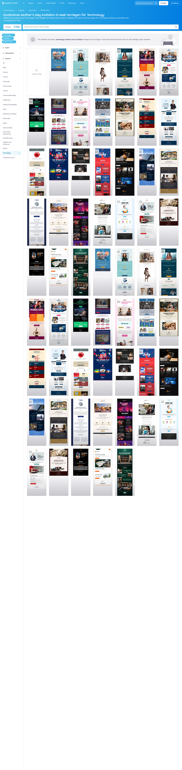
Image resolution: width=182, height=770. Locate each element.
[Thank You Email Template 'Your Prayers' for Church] (169, 222)
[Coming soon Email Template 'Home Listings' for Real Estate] (58, 272)
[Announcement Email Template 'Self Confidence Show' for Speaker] (36, 272)
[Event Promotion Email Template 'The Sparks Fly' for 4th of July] (58, 172)
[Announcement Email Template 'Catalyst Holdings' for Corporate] (124, 72)
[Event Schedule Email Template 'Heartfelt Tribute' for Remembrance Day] (36, 172)
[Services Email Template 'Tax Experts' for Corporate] (147, 222)
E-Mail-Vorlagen (8, 10)
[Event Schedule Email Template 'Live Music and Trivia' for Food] (147, 122)
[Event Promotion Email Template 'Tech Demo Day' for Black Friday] (36, 122)
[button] (20, 48)
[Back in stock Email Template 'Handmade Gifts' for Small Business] (124, 122)
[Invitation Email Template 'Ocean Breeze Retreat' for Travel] (102, 222)
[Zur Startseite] (8, 3)
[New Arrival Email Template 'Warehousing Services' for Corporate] (58, 122)
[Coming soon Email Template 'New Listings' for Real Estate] (169, 172)
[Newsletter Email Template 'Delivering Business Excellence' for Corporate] (169, 122)
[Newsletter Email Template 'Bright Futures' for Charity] (169, 72)
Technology (32, 10)
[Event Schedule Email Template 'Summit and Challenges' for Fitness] (147, 72)
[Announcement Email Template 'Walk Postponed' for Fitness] (58, 72)
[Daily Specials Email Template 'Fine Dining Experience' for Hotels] (58, 222)
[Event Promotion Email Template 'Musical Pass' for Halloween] (80, 222)
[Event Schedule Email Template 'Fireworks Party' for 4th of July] (102, 172)
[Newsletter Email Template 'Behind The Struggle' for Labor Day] (102, 122)
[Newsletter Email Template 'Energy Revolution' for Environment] (147, 172)
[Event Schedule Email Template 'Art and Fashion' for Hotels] (80, 272)
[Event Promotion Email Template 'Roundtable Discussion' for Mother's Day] (80, 122)
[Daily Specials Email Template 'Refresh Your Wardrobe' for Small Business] (102, 72)
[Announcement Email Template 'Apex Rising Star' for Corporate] (36, 222)
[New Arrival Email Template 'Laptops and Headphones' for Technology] (124, 172)
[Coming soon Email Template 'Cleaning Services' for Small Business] (124, 222)
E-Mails (17, 27)
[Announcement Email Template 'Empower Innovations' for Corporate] (80, 72)
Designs (8, 27)
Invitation (21, 10)
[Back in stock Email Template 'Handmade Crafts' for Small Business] (80, 172)
